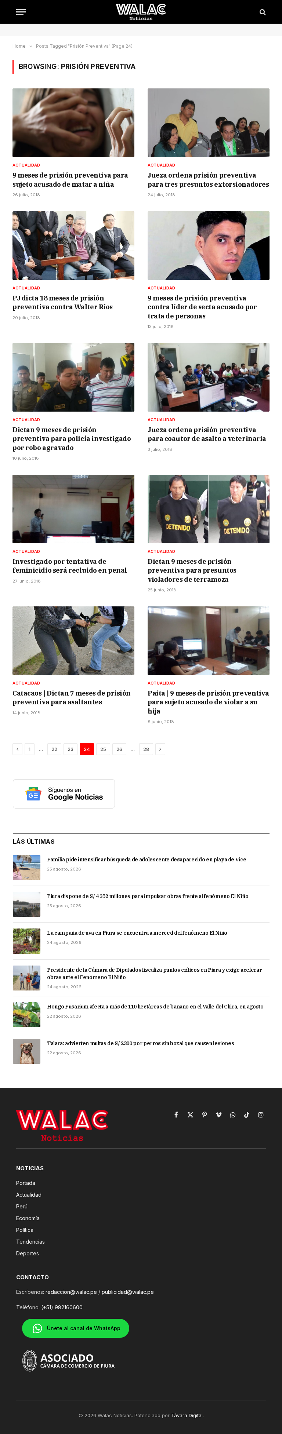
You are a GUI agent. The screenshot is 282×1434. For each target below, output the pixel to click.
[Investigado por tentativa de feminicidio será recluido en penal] (73, 509)
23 (70, 749)
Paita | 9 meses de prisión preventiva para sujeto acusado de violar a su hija (208, 702)
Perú (22, 1206)
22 (54, 749)
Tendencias (30, 1241)
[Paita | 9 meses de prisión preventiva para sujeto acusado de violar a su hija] (209, 640)
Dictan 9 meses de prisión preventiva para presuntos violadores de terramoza (192, 570)
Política (24, 1230)
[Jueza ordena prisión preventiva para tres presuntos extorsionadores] (209, 122)
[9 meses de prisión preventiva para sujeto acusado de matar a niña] (73, 122)
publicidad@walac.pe (128, 1292)
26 (119, 749)
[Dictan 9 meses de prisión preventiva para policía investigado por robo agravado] (73, 377)
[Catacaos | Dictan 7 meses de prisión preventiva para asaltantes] (73, 640)
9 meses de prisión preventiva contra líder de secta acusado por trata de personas (202, 307)
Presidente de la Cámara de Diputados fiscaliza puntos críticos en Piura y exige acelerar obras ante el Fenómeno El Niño (154, 974)
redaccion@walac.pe (71, 1292)
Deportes (27, 1253)
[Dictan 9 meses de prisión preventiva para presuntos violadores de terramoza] (209, 509)
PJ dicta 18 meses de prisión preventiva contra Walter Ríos (62, 302)
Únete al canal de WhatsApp (83, 1328)
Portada (25, 1183)
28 (146, 749)
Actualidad (26, 165)
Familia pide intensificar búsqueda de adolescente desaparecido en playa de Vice (146, 859)
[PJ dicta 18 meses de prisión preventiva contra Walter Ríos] (73, 245)
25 (103, 749)
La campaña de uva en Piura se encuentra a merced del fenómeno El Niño (137, 933)
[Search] (262, 12)
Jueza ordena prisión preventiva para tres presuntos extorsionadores (208, 179)
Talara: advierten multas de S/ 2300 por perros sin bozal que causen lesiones (140, 1043)
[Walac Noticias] (141, 12)
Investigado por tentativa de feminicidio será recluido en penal (69, 565)
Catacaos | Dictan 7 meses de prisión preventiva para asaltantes (71, 697)
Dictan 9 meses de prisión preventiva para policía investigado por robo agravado (71, 439)
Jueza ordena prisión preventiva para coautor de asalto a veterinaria (207, 434)
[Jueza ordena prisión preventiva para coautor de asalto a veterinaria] (209, 377)
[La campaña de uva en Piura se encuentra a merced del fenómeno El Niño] (26, 940)
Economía (28, 1218)
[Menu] (21, 12)
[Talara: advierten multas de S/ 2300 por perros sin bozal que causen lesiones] (26, 1051)
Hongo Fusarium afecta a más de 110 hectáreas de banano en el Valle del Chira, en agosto (155, 1006)
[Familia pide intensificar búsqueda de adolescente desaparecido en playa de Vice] (26, 867)
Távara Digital (187, 1415)
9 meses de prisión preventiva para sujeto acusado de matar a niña (70, 179)
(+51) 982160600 (62, 1307)
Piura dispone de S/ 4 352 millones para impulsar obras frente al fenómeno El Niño (148, 896)
